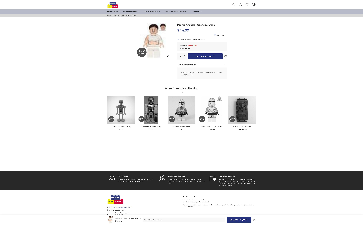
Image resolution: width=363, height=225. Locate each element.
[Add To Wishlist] (225, 56)
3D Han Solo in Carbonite (242, 126)
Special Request (205, 56)
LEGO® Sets (112, 11)
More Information (187, 65)
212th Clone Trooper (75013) (211, 126)
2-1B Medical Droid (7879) (121, 126)
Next (182, 92)
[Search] (234, 4)
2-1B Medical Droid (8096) (151, 126)
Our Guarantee (222, 35)
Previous (180, 92)
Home (109, 15)
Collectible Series (130, 11)
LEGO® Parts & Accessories (176, 11)
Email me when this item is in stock (192, 39)
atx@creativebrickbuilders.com (122, 207)
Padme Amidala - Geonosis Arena (128, 218)
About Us (196, 11)
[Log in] (240, 4)
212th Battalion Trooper (181, 126)
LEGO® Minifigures (151, 11)
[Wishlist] (247, 4)
